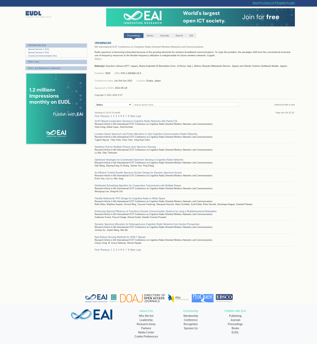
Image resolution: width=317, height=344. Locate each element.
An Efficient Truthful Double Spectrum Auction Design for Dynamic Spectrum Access (138, 172)
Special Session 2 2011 (38, 52)
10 (286, 113)
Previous (104, 116)
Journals (235, 320)
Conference (191, 320)
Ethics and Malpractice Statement (44, 68)
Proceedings (235, 324)
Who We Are (146, 315)
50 (293, 113)
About (255, 2)
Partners (146, 328)
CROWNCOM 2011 (37, 45)
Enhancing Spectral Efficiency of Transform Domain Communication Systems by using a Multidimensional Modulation (156, 211)
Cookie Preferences (146, 336)
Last (138, 116)
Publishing (235, 315)
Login (291, 2)
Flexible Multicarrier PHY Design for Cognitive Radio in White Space (130, 198)
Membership (190, 315)
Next (132, 116)
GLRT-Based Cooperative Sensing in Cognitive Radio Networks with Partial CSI (136, 121)
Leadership (146, 320)
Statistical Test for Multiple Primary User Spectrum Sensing (125, 146)
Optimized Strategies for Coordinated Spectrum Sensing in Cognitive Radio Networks (139, 159)
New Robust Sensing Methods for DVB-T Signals (120, 237)
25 (290, 113)
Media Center (146, 332)
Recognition (191, 324)
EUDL (235, 332)
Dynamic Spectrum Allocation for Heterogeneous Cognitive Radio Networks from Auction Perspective (147, 224)
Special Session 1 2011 (38, 49)
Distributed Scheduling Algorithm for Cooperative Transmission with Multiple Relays (138, 185)
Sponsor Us (191, 328)
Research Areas (146, 324)
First (97, 116)
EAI (191, 35)
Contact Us (267, 2)
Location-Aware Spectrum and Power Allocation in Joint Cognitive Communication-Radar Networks (146, 134)
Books (235, 328)
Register (281, 2)
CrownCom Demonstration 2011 (42, 56)
